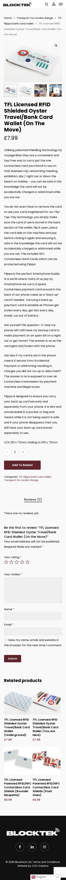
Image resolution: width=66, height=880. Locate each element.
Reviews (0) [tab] (33, 499)
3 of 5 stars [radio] (17, 562)
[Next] (56, 90)
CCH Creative (40, 866)
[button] (61, 4)
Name (9, 609)
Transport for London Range (35, 18)
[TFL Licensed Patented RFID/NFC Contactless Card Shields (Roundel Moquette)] (18, 761)
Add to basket (22, 465)
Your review (13, 574)
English (41, 876)
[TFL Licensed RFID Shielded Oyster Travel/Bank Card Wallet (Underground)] (18, 701)
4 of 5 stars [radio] (22, 562)
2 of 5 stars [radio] (11, 562)
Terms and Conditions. (46, 862)
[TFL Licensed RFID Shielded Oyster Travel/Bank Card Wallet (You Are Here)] (46, 701)
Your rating (12, 557)
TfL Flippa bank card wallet (35, 477)
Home (8, 18)
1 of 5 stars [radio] (6, 562)
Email (9, 625)
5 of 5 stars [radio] (27, 562)
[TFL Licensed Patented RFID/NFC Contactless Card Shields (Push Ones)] (46, 761)
